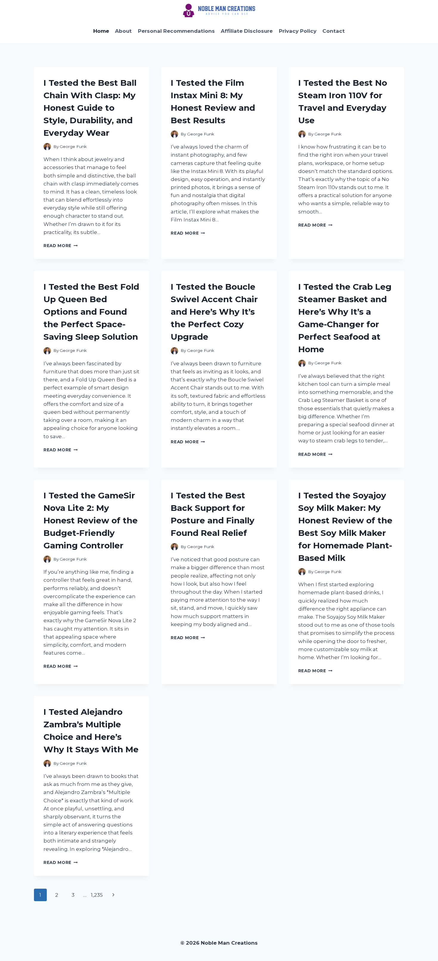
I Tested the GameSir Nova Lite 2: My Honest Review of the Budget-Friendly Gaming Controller (91, 520)
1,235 (97, 895)
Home (101, 31)
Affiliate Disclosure (247, 31)
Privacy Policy (297, 31)
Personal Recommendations (176, 31)
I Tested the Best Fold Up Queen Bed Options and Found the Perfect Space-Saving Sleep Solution (91, 312)
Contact (333, 31)
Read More (61, 245)
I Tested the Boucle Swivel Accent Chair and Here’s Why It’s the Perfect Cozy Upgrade (214, 312)
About (123, 31)
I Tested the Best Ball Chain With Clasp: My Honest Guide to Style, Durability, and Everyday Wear (90, 108)
